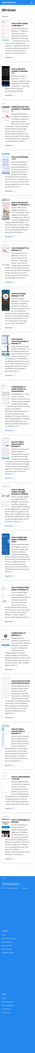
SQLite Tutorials (7, 949)
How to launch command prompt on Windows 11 (19, 341)
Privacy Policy (6, 1009)
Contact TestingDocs (8, 1005)
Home (4, 888)
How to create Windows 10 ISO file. (20, 777)
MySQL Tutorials (7, 945)
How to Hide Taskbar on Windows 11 (19, 24)
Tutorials (24, 888)
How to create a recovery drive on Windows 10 (18, 731)
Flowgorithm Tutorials (8, 938)
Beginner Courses (12, 888)
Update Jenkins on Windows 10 (18, 634)
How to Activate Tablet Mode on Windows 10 (20, 588)
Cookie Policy (6, 1012)
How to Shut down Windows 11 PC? (18, 294)
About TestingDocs (7, 1002)
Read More (9, 57)
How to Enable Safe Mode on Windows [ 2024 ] (19, 539)
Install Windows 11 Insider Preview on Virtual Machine (18, 388)
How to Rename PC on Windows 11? (20, 249)
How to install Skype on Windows (20, 820)
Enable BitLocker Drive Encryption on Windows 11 (20, 108)
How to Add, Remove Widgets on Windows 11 (20, 203)
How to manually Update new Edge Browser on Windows (19, 491)
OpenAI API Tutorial (8, 953)
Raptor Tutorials (7, 942)
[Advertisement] (17, 910)
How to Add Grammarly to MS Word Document (20, 682)
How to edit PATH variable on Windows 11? (19, 71)
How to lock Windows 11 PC (19, 158)
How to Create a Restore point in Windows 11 (17, 444)
